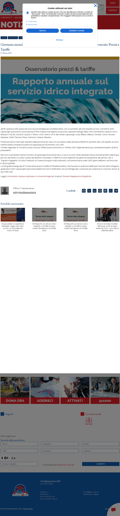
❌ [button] (95, 6)
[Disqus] (60, 274)
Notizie (18, 17)
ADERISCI (113, 10)
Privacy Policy (28, 509)
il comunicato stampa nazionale (20, 176)
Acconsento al (59, 465)
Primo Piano (13, 38)
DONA (112, 3)
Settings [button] (60, 40)
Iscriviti (101, 464)
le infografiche (85, 176)
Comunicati (6, 17)
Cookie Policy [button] (32, 21)
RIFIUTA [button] (42, 31)
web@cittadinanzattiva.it (24, 192)
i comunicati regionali (45, 176)
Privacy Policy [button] (32, 24)
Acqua (4, 38)
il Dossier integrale (69, 176)
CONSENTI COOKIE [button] (76, 31)
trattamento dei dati (65, 465)
